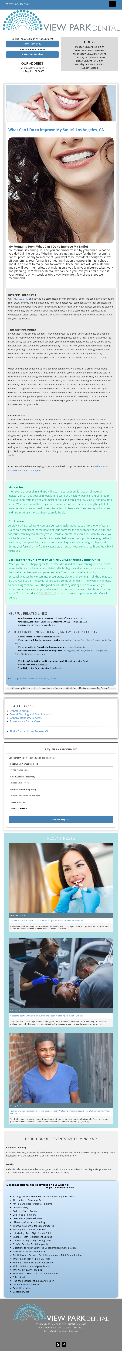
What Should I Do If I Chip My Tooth (32, 1258)
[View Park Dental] (61, 20)
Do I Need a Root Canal (25, 1214)
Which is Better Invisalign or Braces (31, 1266)
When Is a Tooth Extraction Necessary (33, 1262)
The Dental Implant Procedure (29, 1251)
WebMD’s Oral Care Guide (39, 625)
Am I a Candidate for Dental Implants (32, 1203)
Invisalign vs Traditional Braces (29, 1229)
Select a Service (17, 802)
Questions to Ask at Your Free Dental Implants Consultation (44, 1247)
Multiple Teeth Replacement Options (32, 1236)
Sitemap (74, 1331)
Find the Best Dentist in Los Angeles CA (33, 1280)
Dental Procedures (22, 1288)
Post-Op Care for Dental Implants (30, 1244)
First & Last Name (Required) (24, 763)
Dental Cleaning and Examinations (30, 714)
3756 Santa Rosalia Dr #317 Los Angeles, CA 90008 (32, 69)
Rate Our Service (32, 54)
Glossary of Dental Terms (66, 618)
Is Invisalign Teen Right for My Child (32, 1233)
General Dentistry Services (26, 718)
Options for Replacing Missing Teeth (32, 1240)
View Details (83, 661)
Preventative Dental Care (25, 721)
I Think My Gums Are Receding (29, 1222)
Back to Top (49, 1331)
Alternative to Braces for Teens (29, 1200)
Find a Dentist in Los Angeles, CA (29, 731)
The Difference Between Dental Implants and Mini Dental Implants (48, 1255)
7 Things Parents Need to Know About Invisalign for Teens (44, 1196)
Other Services (20, 1277)
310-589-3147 (47, 593)
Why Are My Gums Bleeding (27, 1269)
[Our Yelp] (58, 1344)
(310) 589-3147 (32, 43)
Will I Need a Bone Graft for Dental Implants (36, 1273)
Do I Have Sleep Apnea (25, 1211)
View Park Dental (17, 4)
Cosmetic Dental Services (26, 1284)
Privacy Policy (62, 1331)
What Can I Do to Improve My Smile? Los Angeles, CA (56, 130)
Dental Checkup (19, 711)
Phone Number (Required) (23, 789)
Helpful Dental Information (60, 1187)
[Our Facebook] (64, 1344)
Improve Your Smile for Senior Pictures (33, 1225)
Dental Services (21, 1291)
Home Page (76, 621)
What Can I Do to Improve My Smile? (38, 678)
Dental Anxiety (20, 1207)
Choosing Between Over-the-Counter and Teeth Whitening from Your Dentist (46, 1015)
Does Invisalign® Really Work (28, 1218)
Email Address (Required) (22, 776)
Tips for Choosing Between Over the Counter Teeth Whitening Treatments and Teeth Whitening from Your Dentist (60, 1112)
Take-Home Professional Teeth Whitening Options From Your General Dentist (46, 920)
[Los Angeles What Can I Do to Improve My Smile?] (61, 103)
